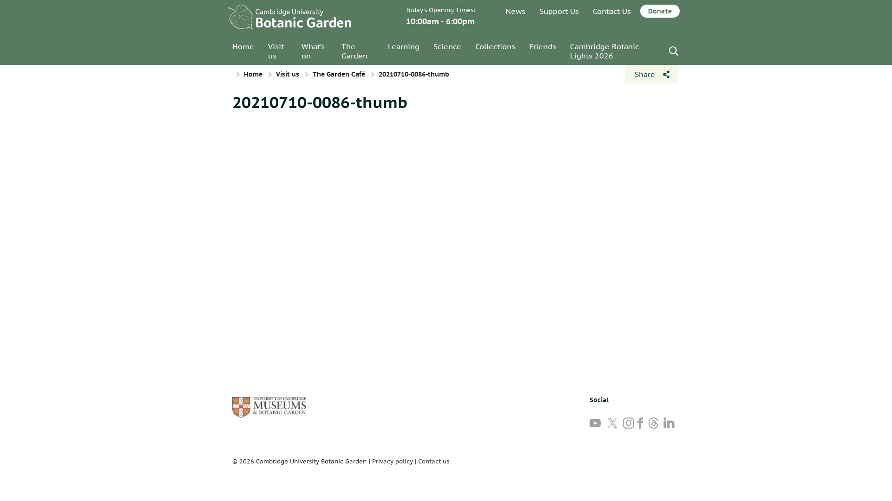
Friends (542, 46)
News (515, 11)
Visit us (276, 51)
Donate (660, 11)
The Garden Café (339, 74)
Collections (495, 46)
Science (447, 46)
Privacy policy (392, 461)
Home (243, 46)
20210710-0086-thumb (319, 102)
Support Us (559, 11)
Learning (404, 46)
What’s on (313, 51)
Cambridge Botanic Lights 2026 (604, 51)
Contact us (433, 461)
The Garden (354, 51)
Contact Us (612, 11)
